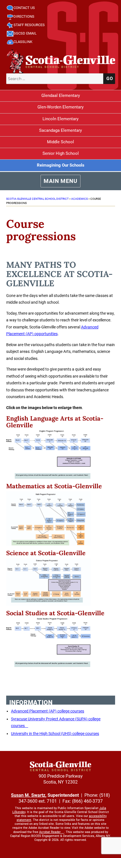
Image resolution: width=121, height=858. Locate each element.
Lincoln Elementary (60, 118)
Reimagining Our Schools (60, 165)
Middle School (60, 141)
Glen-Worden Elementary (60, 107)
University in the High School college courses (55, 733)
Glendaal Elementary (60, 95)
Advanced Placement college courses (47, 711)
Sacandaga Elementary (60, 130)
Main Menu (60, 181)
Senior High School (60, 153)
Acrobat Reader (50, 832)
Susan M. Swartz (28, 795)
